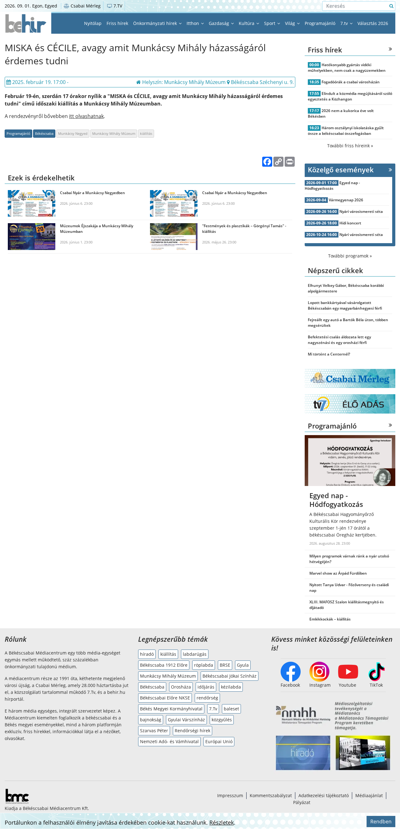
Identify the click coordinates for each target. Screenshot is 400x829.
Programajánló (320, 23)
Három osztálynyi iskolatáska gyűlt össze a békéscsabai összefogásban (346, 130)
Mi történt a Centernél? (329, 354)
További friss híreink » (350, 146)
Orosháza (181, 687)
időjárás (206, 687)
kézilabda (231, 687)
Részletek (221, 822)
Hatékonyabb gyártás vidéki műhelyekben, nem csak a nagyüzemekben (347, 67)
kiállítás (146, 133)
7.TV (117, 6)
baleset (231, 709)
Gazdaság (219, 23)
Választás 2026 (373, 23)
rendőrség (207, 698)
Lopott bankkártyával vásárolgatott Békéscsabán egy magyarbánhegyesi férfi (345, 305)
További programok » (350, 256)
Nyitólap (93, 23)
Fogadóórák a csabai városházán (351, 82)
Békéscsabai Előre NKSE (165, 698)
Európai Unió (218, 741)
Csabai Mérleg (85, 6)
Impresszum (230, 795)
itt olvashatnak (86, 116)
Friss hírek (117, 23)
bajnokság (150, 720)
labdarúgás (195, 654)
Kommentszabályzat (271, 795)
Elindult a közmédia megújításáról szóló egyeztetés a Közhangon (350, 96)
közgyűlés (222, 720)
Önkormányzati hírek (155, 23)
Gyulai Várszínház (186, 720)
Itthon (193, 23)
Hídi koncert (350, 223)
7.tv (344, 23)
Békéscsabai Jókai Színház (229, 676)
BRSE (225, 665)
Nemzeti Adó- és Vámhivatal (169, 741)
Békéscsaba (44, 133)
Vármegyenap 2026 (346, 200)
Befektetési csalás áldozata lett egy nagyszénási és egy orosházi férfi (339, 339)
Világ (290, 23)
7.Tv (213, 709)
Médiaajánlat (369, 795)
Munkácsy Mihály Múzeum (113, 133)
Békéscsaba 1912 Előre (164, 665)
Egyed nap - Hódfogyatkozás (332, 185)
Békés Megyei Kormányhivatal (171, 709)
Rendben (381, 821)
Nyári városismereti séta (361, 211)
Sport (270, 23)
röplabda (203, 665)
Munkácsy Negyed (73, 133)
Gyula (243, 665)
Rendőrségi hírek (192, 730)
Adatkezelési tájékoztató (323, 795)
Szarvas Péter (154, 730)
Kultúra (247, 23)
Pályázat (301, 802)
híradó (147, 654)
